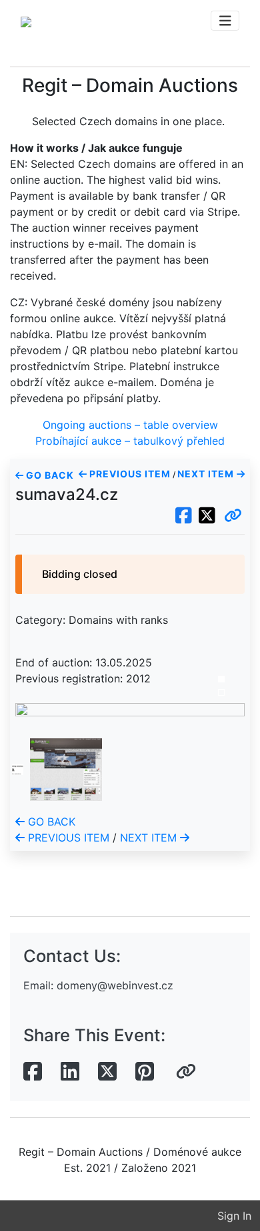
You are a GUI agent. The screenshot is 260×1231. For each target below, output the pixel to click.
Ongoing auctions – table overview (130, 424)
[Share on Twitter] (107, 1072)
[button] (233, 516)
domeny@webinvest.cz (115, 985)
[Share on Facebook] (32, 1072)
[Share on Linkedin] (70, 1072)
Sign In (234, 1215)
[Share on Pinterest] (144, 1072)
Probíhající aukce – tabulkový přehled (130, 440)
